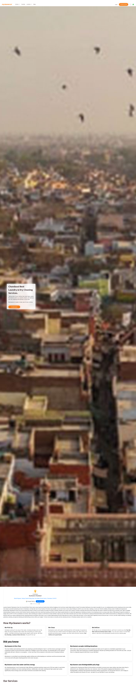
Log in (116, 4)
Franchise (23, 4)
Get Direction (40, 601)
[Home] (7, 4)
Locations (28, 4)
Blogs (34, 4)
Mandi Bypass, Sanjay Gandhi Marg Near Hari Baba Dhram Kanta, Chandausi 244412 (35, 598)
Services (16, 4)
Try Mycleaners (14, 307)
